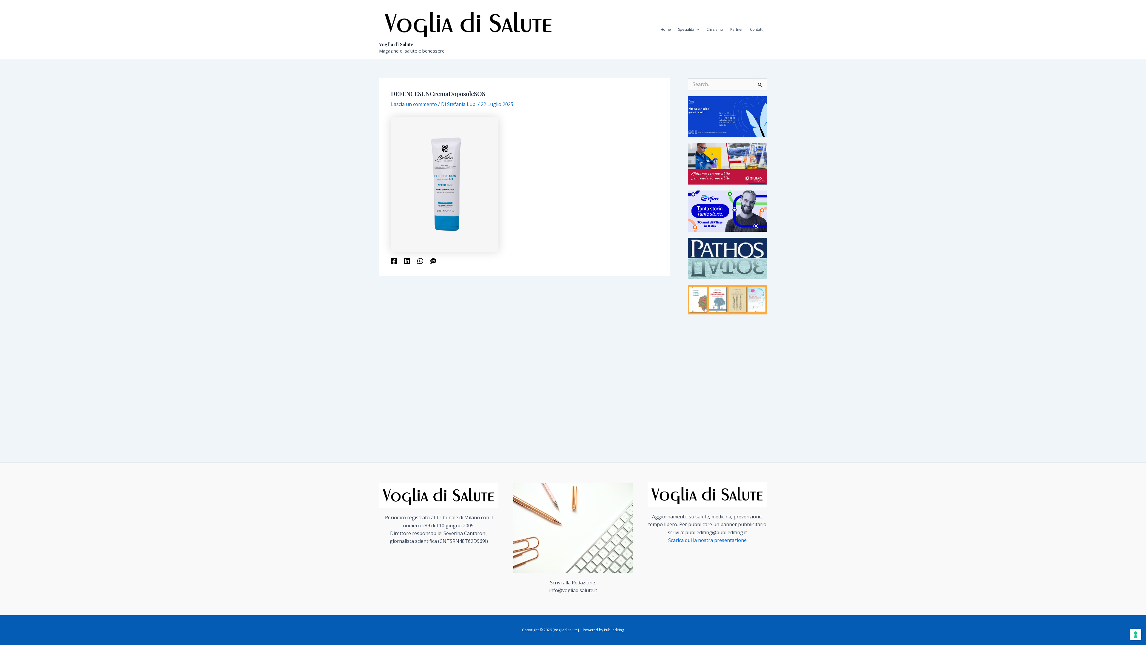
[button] (696, 30)
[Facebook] (394, 260)
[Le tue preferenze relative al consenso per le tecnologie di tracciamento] (1135, 634)
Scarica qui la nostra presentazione (707, 540)
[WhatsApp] (420, 260)
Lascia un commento (414, 104)
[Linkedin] (407, 260)
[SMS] (433, 260)
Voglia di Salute (396, 44)
